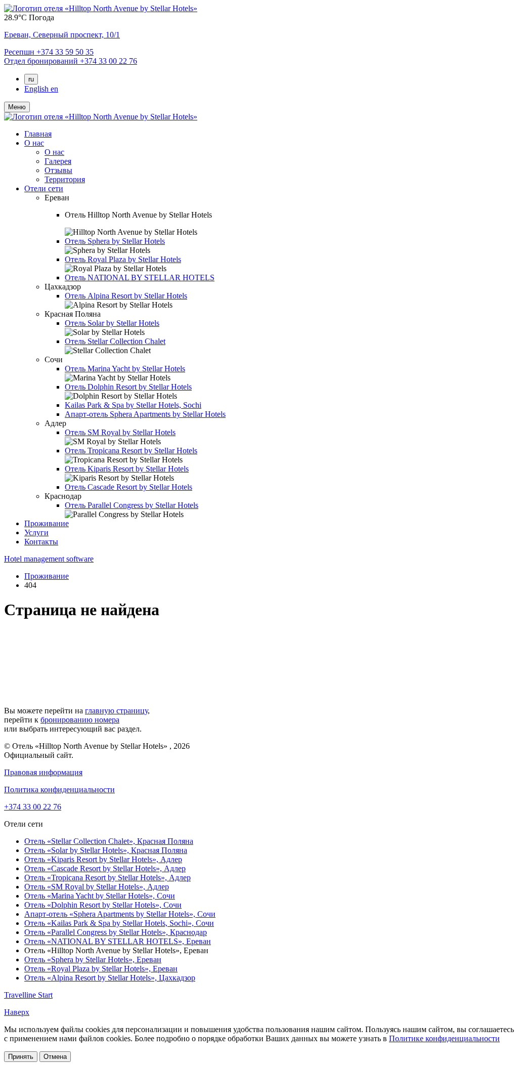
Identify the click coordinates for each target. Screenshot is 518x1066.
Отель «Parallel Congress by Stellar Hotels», (115, 932)
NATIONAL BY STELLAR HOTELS (139, 277)
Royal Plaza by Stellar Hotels (123, 259)
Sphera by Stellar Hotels (115, 241)
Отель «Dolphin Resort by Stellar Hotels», (103, 905)
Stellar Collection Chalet (115, 341)
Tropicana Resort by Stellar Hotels (131, 450)
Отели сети (43, 188)
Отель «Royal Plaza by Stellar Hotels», (101, 968)
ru (31, 79)
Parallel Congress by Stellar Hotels (131, 505)
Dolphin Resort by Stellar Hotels (128, 386)
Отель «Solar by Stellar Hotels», (105, 850)
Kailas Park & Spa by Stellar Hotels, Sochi (133, 405)
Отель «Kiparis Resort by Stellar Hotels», (103, 859)
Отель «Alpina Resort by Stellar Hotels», (109, 977)
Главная (38, 134)
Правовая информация (43, 772)
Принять (20, 1056)
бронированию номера (79, 719)
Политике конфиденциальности (444, 1038)
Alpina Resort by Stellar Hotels (126, 295)
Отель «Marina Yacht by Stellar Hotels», (99, 895)
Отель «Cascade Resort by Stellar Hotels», (105, 868)
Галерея (58, 161)
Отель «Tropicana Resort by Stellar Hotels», (107, 877)
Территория (65, 179)
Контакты (41, 541)
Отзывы (58, 170)
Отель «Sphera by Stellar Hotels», (92, 959)
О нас (34, 143)
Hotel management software (49, 559)
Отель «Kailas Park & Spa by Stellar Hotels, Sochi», (119, 923)
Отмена (55, 1056)
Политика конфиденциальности (59, 789)
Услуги (36, 532)
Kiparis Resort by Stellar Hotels (127, 468)
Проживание (46, 523)
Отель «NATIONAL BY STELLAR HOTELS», (117, 941)
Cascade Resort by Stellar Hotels (128, 487)
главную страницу (116, 710)
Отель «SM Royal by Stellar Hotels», (96, 886)
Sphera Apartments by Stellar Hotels (145, 414)
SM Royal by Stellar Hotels (120, 432)
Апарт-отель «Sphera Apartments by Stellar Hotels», (119, 914)
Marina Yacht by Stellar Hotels (125, 368)
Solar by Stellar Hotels (112, 323)
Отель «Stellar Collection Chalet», (108, 841)
